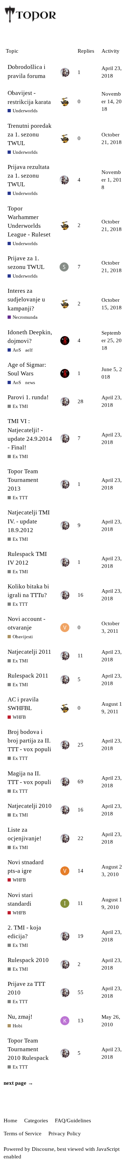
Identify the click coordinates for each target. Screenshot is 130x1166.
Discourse (43, 1149)
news (30, 382)
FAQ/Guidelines (73, 1120)
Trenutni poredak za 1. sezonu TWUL (30, 134)
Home (10, 1120)
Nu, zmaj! (20, 1016)
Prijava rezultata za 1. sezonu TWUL (28, 176)
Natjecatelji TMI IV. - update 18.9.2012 (29, 521)
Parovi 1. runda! (28, 397)
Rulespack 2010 (28, 960)
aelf (28, 350)
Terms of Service (23, 1133)
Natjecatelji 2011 (29, 651)
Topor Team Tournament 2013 (23, 480)
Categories (36, 1120)
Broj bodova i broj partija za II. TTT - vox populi (29, 740)
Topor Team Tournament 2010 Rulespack (28, 1049)
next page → (18, 1083)
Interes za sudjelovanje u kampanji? (26, 299)
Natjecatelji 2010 (30, 805)
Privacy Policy (64, 1133)
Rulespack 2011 (28, 675)
